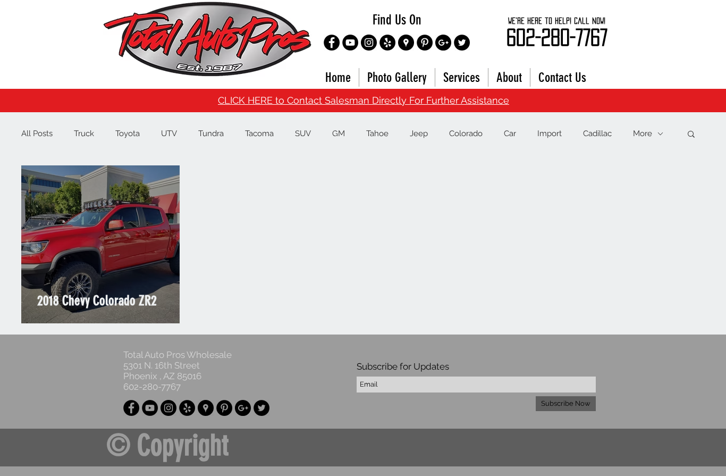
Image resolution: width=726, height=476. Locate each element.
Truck (84, 133)
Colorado (466, 133)
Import (549, 133)
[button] (691, 134)
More (642, 133)
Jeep (419, 133)
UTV (169, 133)
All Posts (37, 133)
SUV (303, 133)
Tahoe (377, 133)
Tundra (211, 133)
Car (510, 133)
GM (338, 133)
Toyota (127, 133)
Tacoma (259, 133)
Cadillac (597, 133)
